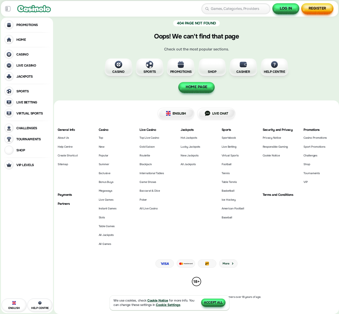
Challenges (310, 155)
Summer (104, 164)
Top (101, 138)
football (227, 164)
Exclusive (104, 173)
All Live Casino (149, 208)
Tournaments (311, 173)
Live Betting (229, 147)
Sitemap (63, 164)
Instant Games (107, 208)
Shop (306, 164)
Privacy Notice (272, 138)
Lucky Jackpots (190, 147)
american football (233, 208)
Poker (143, 200)
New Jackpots (189, 155)
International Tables (152, 173)
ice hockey (229, 200)
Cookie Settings (168, 305)
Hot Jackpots (189, 138)
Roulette (145, 155)
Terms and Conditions (278, 195)
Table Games (107, 226)
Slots (102, 217)
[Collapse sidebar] (8, 9)
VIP (305, 182)
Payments (65, 195)
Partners (64, 203)
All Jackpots (106, 235)
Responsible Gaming (275, 147)
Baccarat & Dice (150, 191)
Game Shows (148, 182)
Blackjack (146, 164)
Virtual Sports (230, 155)
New (101, 147)
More (226, 263)
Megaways (105, 191)
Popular (103, 155)
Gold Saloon (147, 147)
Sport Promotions (314, 147)
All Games (105, 244)
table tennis (229, 182)
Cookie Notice (271, 155)
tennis (226, 173)
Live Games (106, 200)
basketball (228, 191)
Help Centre (65, 147)
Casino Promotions (315, 138)
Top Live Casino (149, 138)
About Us (63, 138)
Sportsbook (229, 138)
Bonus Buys (106, 182)
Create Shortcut (67, 155)
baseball (227, 217)
